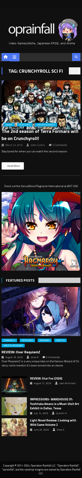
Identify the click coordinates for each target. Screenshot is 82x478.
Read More (13, 166)
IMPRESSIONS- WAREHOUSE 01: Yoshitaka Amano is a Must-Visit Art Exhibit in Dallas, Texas (54, 403)
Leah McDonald (67, 383)
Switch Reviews (13, 345)
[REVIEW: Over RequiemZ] (41, 311)
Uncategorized (46, 125)
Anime (9, 125)
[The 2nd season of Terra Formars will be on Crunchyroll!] (41, 104)
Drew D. (61, 430)
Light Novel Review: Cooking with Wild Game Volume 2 (53, 422)
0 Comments (53, 357)
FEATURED (24, 125)
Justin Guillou (37, 145)
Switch (60, 340)
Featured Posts (20, 280)
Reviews (45, 340)
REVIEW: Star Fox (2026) (46, 378)
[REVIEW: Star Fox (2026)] (14, 385)
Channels (9, 340)
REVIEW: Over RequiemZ (21, 352)
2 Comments (60, 145)
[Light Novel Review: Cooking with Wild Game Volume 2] (14, 427)
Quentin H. (61, 413)
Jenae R (35, 357)
